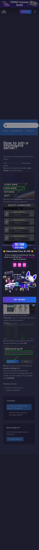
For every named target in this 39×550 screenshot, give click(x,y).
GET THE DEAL (19, 300)
